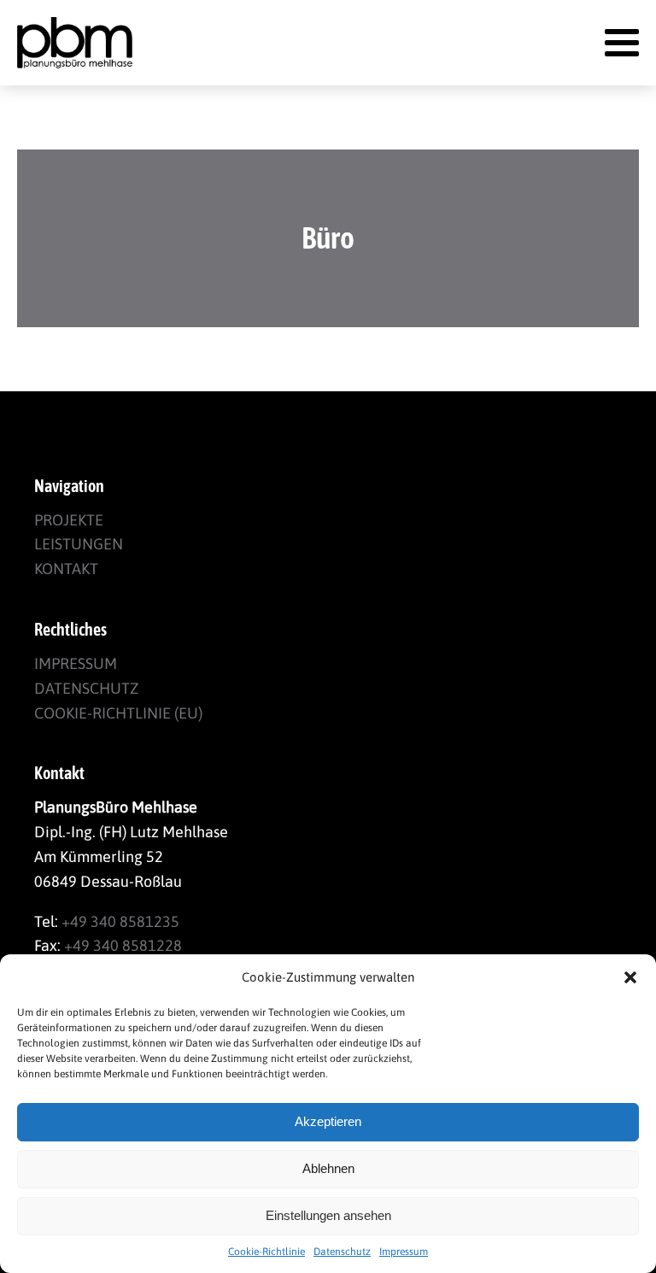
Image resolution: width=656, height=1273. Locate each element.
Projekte (68, 520)
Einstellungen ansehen (328, 1215)
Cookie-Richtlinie (266, 1252)
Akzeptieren (328, 1121)
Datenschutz (342, 1252)
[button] (630, 977)
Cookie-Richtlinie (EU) (118, 713)
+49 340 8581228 (123, 945)
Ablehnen (328, 1168)
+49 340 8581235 (120, 921)
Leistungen (78, 544)
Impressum (403, 1252)
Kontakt (66, 569)
